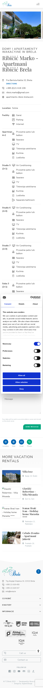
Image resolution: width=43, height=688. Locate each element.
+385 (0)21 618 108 (16, 88)
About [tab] (35, 304)
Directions (11, 84)
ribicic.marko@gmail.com (17, 92)
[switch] (37, 351)
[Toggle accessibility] (38, 651)
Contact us (23, 659)
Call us (22, 653)
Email (22, 446)
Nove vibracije (35, 681)
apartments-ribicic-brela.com (19, 97)
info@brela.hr (11, 591)
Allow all (21, 375)
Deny (21, 389)
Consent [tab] (7, 304)
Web (13, 446)
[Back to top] (38, 571)
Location (6, 446)
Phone (29, 446)
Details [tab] (21, 304)
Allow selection (21, 382)
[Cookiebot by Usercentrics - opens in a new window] (30, 297)
